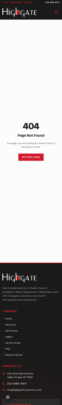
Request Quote (13, 354)
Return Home (31, 157)
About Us (10, 324)
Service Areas (12, 342)
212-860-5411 (53, 2)
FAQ (7, 348)
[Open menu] (56, 12)
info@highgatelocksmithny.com (24, 389)
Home (8, 318)
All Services (11, 330)
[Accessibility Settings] (8, 397)
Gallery (9, 336)
